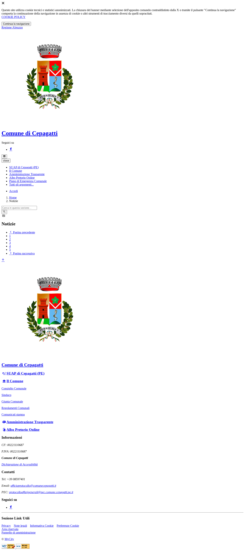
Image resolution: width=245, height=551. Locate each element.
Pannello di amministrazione (19, 532)
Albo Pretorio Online (23, 430)
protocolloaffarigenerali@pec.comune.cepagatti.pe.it (41, 492)
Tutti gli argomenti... (21, 184)
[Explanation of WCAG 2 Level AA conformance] (22, 547)
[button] (24, 167)
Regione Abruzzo (12, 27)
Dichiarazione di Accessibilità (20, 464)
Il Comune (15, 381)
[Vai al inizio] (3, 260)
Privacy (6, 525)
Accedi (13, 191)
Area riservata (10, 529)
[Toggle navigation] (4, 156)
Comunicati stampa (13, 414)
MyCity (9, 539)
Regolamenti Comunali (15, 408)
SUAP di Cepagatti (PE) (25, 373)
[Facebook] (10, 149)
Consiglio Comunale (14, 388)
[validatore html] (9, 547)
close (6, 160)
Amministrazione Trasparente (30, 422)
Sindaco (6, 395)
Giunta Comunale (12, 401)
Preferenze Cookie (68, 525)
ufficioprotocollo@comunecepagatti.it (33, 485)
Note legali (20, 525)
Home (13, 197)
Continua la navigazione (16, 23)
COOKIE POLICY (13, 17)
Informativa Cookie (42, 525)
